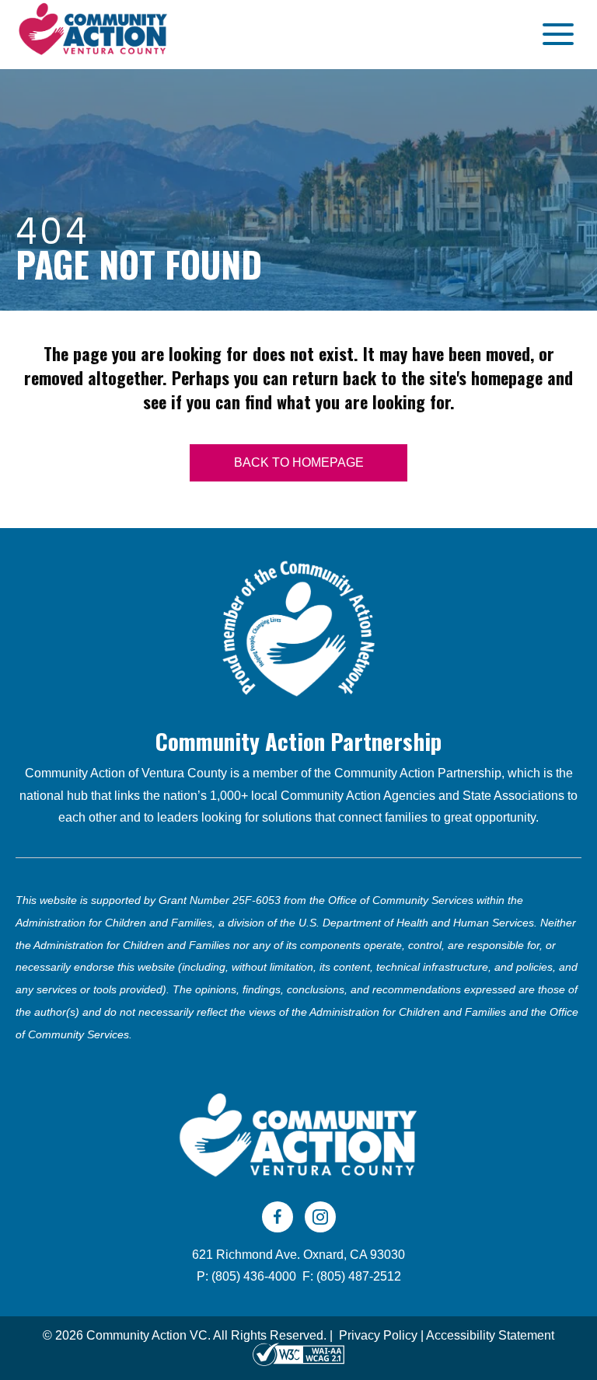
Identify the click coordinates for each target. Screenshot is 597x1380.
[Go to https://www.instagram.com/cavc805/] (320, 1216)
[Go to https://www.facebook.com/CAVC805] (277, 1216)
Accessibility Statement (490, 1335)
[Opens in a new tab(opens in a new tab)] (298, 1354)
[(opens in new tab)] (298, 627)
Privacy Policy (378, 1335)
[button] (554, 35)
